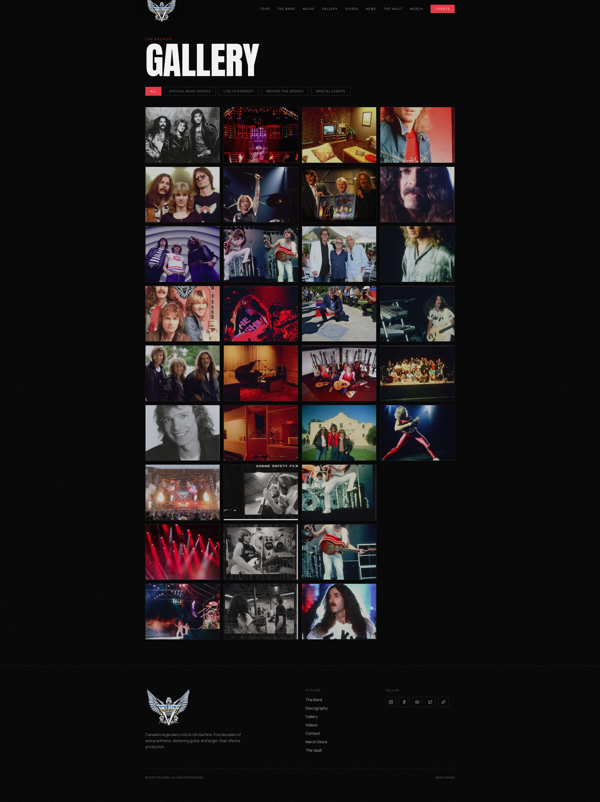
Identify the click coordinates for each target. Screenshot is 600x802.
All (153, 91)
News (371, 9)
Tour (265, 9)
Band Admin (445, 778)
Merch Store (316, 741)
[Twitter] (430, 702)
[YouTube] (417, 702)
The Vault (393, 9)
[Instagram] (391, 702)
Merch (416, 9)
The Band (287, 9)
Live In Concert (239, 91)
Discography (317, 708)
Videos (351, 9)
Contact (313, 733)
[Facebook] (404, 702)
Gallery (330, 9)
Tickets (442, 9)
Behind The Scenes (285, 91)
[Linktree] (443, 702)
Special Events (330, 91)
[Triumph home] (164, 9)
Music (309, 9)
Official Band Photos (190, 91)
